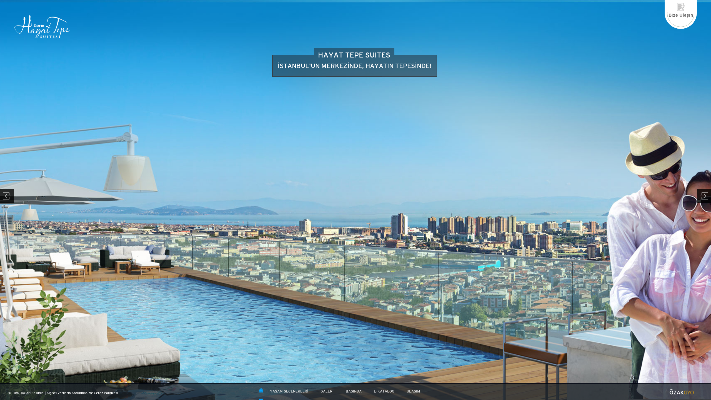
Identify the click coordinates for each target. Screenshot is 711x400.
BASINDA (354, 391)
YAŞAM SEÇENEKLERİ (289, 391)
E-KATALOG (384, 391)
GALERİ (327, 391)
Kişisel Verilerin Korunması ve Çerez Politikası (82, 393)
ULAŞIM (413, 391)
